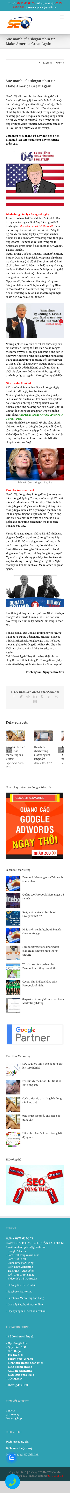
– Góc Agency (14, 1378)
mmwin (10, 1410)
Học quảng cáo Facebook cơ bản (27, 1311)
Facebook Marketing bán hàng (26, 1298)
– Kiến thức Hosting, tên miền (25, 1363)
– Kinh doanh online (19, 1366)
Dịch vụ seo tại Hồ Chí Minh (22, 1454)
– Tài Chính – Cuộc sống (20, 1270)
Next (59, 63)
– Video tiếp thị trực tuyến (21, 1278)
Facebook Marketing (20, 1291)
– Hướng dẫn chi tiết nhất (21, 1285)
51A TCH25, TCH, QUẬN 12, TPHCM (40, 1243)
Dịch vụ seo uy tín (17, 1441)
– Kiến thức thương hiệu (20, 1274)
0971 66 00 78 (26, 3)
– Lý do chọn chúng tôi (20, 1336)
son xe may (12, 1414)
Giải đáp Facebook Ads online (25, 1304)
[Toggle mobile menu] (62, 17)
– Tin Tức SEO (14, 1355)
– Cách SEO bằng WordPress (22, 1255)
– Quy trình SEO (16, 1347)
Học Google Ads (17, 1343)
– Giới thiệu (13, 1351)
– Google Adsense (16, 1251)
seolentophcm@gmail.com (42, 7)
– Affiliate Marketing (19, 1370)
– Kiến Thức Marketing (19, 1266)
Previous (47, 63)
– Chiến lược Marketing (19, 1263)
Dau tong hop (14, 1418)
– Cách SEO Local (16, 1259)
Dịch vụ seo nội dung (19, 1448)
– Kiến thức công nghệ (20, 1374)
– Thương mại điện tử (19, 1359)
